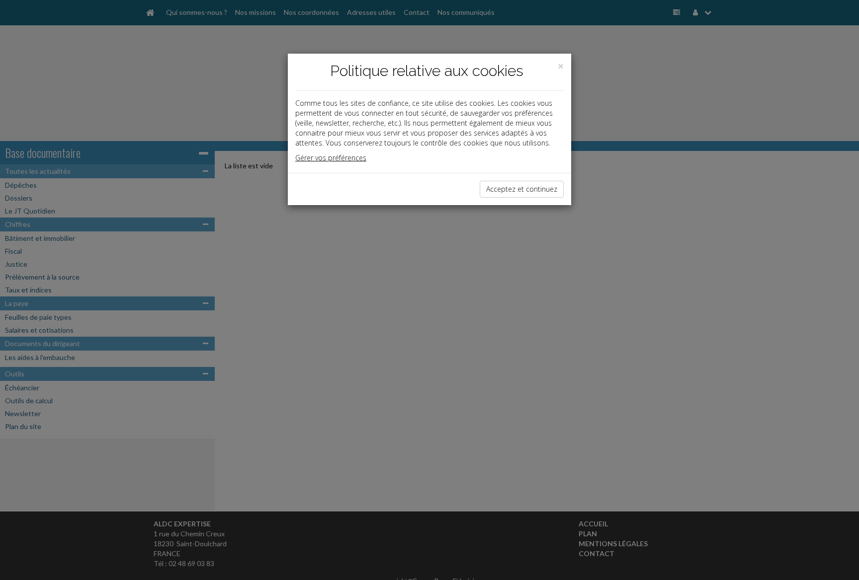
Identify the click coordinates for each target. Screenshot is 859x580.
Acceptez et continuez (521, 189)
